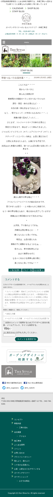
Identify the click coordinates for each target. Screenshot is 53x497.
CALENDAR (17, 8)
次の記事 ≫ (39, 270)
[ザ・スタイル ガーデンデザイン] (13, 53)
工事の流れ (23, 428)
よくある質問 (19, 445)
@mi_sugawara (12, 388)
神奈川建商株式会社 (14, 383)
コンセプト (18, 419)
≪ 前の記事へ (15, 270)
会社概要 (17, 432)
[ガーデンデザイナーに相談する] (26, 362)
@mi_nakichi (30, 388)
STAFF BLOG (18, 11)
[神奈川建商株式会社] (26, 19)
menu (26, 42)
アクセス (22, 436)
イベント (17, 449)
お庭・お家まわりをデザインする (27, 469)
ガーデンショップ (21, 477)
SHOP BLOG (33, 8)
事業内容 (17, 423)
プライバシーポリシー (22, 457)
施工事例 (17, 441)
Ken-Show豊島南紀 (35, 383)
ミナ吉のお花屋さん (22, 465)
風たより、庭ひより (22, 461)
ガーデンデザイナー (22, 473)
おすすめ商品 (24, 481)
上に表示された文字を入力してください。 (20, 332)
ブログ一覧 (27, 270)
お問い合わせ (19, 453)
